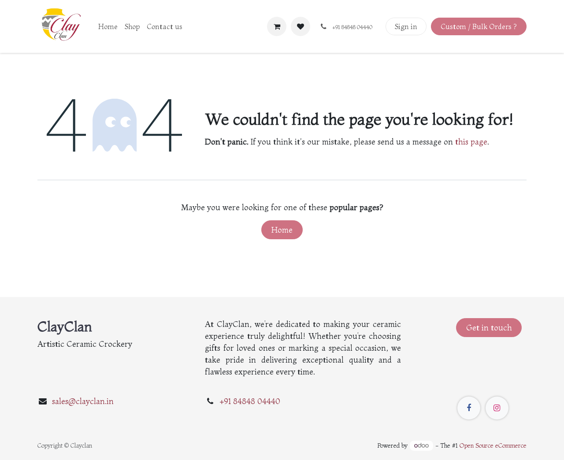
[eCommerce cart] (276, 26)
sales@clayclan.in (83, 401)
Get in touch (489, 328)
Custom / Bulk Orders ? (478, 26)
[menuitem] (108, 26)
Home (282, 230)
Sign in (406, 26)
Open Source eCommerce (493, 445)
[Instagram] (497, 408)
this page (471, 142)
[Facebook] (468, 408)
